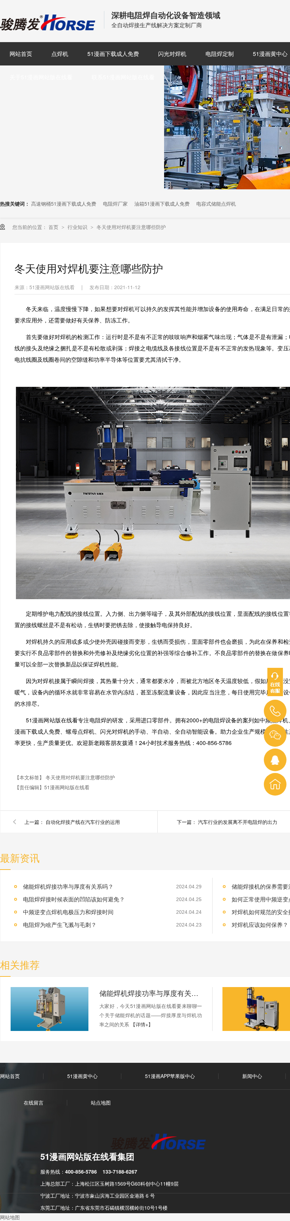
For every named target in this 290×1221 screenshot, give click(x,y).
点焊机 (59, 54)
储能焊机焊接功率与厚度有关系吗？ (150, 993)
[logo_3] (162, 1142)
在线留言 (34, 1102)
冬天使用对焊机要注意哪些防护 (131, 226)
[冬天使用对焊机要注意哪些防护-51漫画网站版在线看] (48, 28)
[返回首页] (275, 784)
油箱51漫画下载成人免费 (162, 203)
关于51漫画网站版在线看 (41, 77)
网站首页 (21, 54)
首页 (54, 226)
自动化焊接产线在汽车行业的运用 (83, 821)
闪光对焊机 (172, 54)
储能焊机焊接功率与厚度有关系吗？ (68, 886)
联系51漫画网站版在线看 (123, 77)
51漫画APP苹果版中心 (170, 1075)
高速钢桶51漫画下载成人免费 (63, 203)
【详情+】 (141, 1024)
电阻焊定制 (219, 54)
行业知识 (78, 226)
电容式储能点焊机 (216, 203)
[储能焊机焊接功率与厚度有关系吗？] (49, 1009)
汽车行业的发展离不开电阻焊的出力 (237, 821)
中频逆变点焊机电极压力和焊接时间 (68, 912)
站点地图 (101, 1102)
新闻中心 (252, 1075)
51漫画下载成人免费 (113, 54)
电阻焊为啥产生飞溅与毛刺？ (60, 925)
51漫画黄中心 (82, 1075)
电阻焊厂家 (115, 203)
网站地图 (10, 1217)
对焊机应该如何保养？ (260, 925)
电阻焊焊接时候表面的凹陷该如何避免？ (74, 899)
